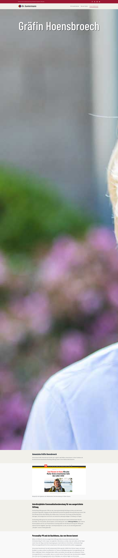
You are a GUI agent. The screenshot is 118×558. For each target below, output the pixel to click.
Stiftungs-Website (73, 521)
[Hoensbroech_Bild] (59, 465)
